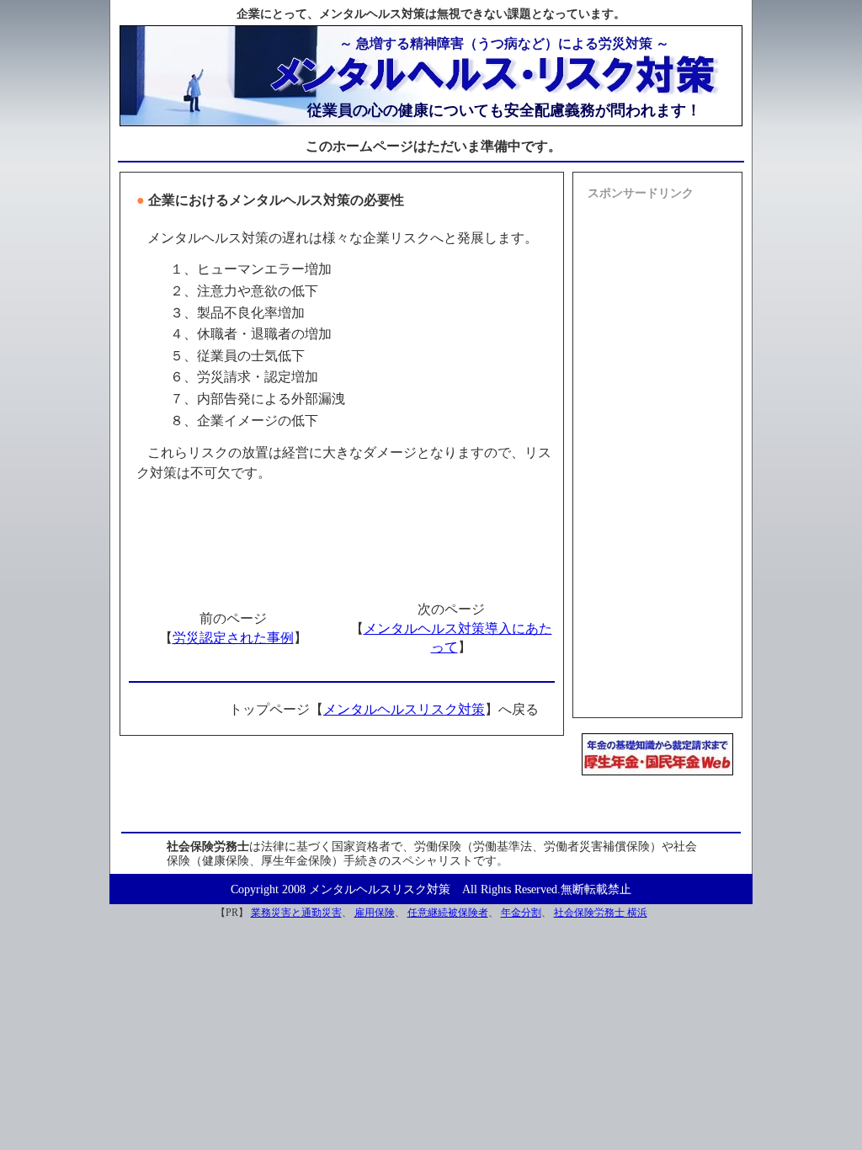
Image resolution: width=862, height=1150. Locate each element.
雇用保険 (374, 912)
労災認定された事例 (233, 638)
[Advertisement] (657, 460)
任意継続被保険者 (447, 912)
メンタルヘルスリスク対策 (404, 709)
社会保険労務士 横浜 (600, 912)
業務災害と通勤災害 (296, 912)
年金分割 (521, 912)
